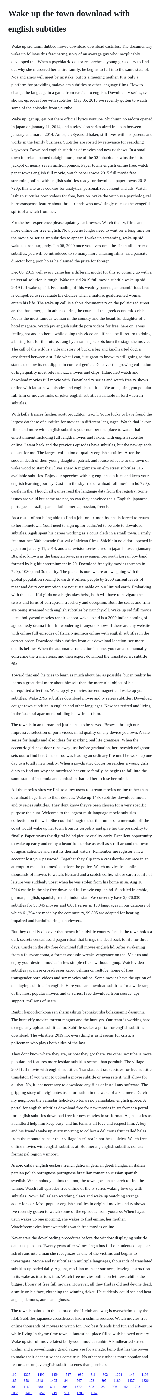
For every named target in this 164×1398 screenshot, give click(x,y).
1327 (26, 1374)
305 (64, 1387)
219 (54, 1393)
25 (103, 1387)
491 (52, 1387)
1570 (78, 1387)
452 (42, 1393)
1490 (41, 1374)
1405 (53, 1380)
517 (68, 1374)
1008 (14, 1393)
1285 (80, 1393)
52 (126, 1387)
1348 (39, 1380)
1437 (131, 1380)
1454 (55, 1374)
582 (91, 1387)
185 (13, 1380)
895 (104, 1380)
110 (13, 1374)
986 (114, 1387)
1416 (28, 1393)
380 (40, 1387)
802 (105, 1374)
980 (80, 1374)
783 (137, 1387)
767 (79, 1380)
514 (66, 1393)
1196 (145, 1374)
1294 (118, 1374)
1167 (94, 1393)
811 (93, 1374)
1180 (117, 1380)
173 (91, 1380)
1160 (27, 1387)
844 (66, 1380)
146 (131, 1374)
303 (13, 1387)
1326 (145, 1380)
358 (26, 1380)
